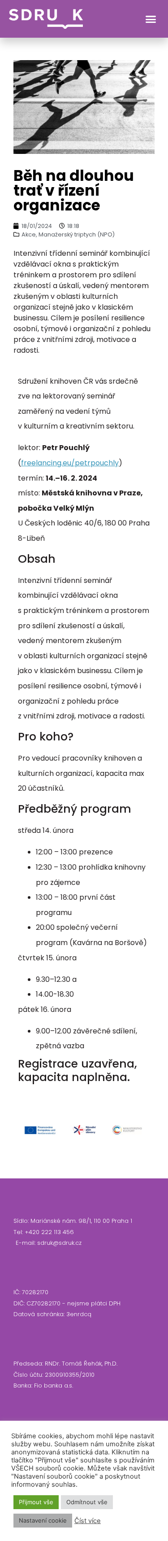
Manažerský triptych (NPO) (77, 234)
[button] (150, 18)
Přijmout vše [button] (36, 1502)
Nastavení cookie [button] (43, 1520)
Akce (29, 234)
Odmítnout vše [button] (87, 1502)
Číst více (87, 1521)
